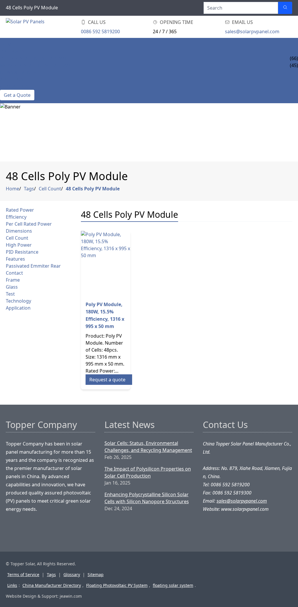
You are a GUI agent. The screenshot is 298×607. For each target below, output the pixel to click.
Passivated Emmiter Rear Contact (33, 269)
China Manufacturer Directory (51, 585)
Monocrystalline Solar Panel (37, 65)
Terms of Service (23, 574)
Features (15, 259)
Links (12, 585)
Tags (29, 188)
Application (18, 308)
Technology (18, 301)
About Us (11, 79)
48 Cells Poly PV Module (93, 188)
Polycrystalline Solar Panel (35, 58)
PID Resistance (22, 252)
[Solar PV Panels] (41, 27)
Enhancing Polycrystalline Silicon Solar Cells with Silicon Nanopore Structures (146, 498)
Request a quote (107, 379)
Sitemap (96, 574)
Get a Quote (17, 95)
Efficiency (16, 217)
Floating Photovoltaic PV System (117, 585)
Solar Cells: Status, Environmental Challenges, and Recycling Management (148, 446)
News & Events (18, 72)
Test (10, 294)
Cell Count (50, 188)
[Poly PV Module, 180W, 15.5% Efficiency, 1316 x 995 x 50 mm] (105, 263)
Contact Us (14, 86)
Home (7, 44)
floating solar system (173, 585)
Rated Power (20, 210)
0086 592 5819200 (100, 31)
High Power (19, 245)
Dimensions (19, 231)
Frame (13, 280)
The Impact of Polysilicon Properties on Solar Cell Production (147, 472)
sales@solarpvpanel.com (252, 31)
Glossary (71, 574)
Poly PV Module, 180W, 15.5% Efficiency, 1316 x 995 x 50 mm (105, 315)
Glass (12, 287)
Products (12, 51)
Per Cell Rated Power (29, 224)
